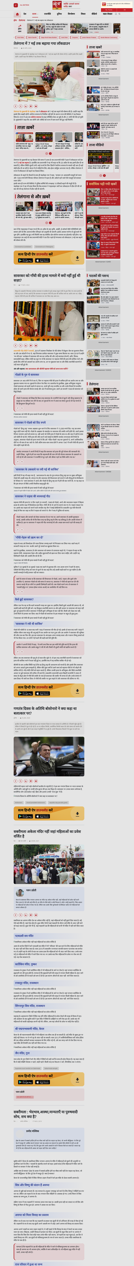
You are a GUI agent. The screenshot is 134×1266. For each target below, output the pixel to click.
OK (125, 10)
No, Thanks (108, 10)
